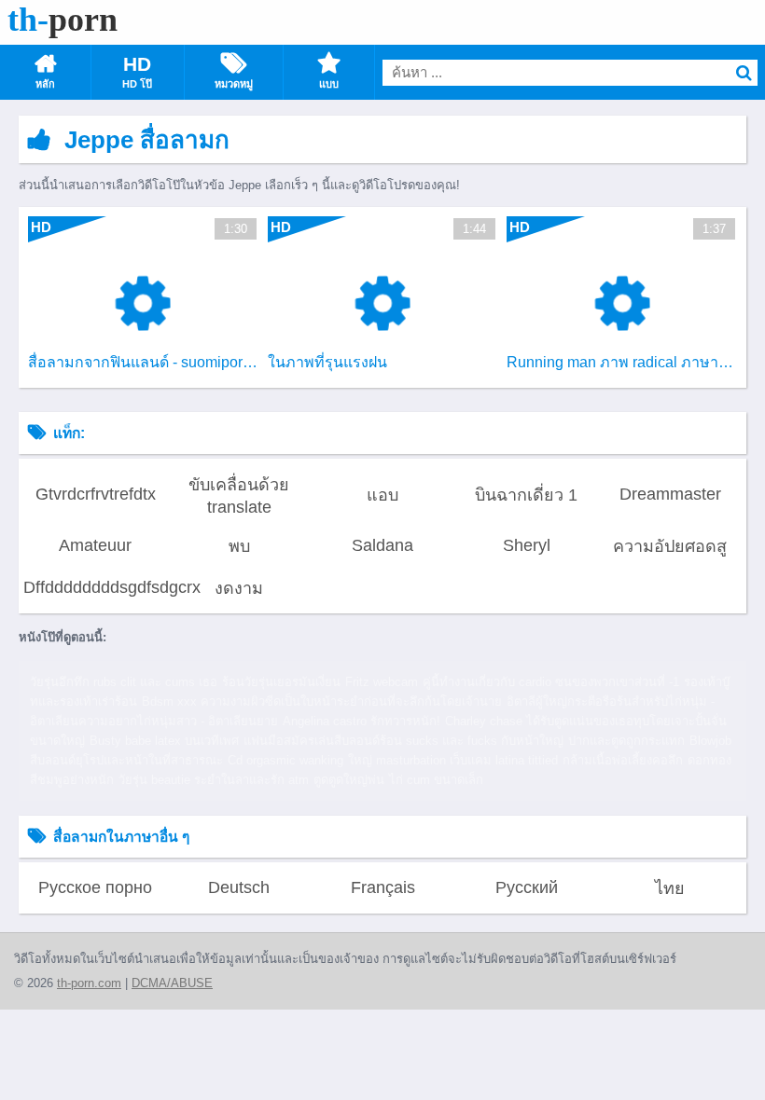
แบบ (329, 83)
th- (62, 19)
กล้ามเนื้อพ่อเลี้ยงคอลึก (623, 760)
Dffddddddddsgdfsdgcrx (95, 587)
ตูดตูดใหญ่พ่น (348, 780)
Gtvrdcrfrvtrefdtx (95, 494)
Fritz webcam (381, 682)
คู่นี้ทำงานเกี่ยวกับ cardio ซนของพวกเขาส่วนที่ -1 (551, 682)
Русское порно (95, 887)
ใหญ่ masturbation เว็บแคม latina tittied (453, 760)
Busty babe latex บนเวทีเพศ (164, 741)
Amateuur (95, 545)
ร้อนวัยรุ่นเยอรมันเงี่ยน (281, 682)
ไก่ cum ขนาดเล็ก (436, 780)
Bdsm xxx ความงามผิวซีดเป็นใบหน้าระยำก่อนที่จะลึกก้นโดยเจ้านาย (322, 701)
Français (383, 887)
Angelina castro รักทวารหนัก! (361, 721)
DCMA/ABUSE (172, 983)
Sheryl (526, 545)
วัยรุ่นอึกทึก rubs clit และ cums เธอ (123, 682)
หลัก (45, 83)
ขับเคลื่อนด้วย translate (238, 495)
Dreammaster (670, 494)
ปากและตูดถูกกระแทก (626, 741)
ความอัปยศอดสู (670, 546)
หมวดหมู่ (234, 83)
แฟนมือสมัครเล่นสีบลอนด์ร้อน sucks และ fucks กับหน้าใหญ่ (403, 741)
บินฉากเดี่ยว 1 (526, 495)
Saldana (382, 545)
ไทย (670, 888)
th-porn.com (89, 983)
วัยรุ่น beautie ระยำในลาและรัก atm (213, 780)
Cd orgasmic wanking (285, 760)
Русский (526, 887)
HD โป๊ (137, 83)
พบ (239, 546)
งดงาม (239, 588)
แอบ (382, 495)
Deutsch (239, 887)
